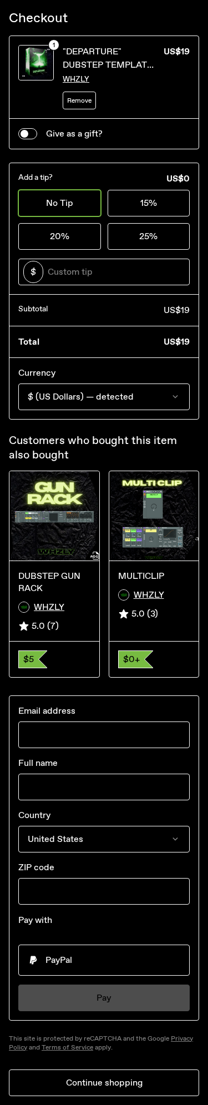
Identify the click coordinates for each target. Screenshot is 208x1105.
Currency (36, 372)
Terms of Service (67, 1047)
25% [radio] (148, 236)
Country (34, 815)
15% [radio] (148, 203)
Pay (104, 997)
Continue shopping (104, 1082)
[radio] (104, 960)
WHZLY (76, 79)
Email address (46, 710)
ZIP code (36, 867)
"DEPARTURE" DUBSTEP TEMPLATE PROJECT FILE (108, 64)
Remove (79, 100)
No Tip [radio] (59, 203)
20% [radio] (59, 236)
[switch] (27, 133)
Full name (38, 763)
